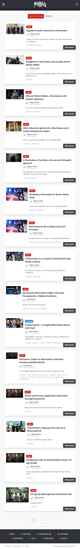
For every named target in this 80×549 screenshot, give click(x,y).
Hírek (29, 27)
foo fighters (52, 375)
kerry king (59, 242)
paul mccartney (24, 379)
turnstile (41, 343)
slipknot (32, 308)
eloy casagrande (42, 308)
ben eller (33, 178)
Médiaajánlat (17, 546)
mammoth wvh (59, 377)
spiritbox (48, 343)
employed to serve (58, 343)
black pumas (49, 377)
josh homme (38, 45)
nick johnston (35, 144)
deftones (35, 375)
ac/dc (29, 375)
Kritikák (29, 321)
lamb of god (36, 276)
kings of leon (32, 377)
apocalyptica (33, 242)
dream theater (43, 375)
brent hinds (36, 111)
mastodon (30, 45)
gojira (59, 375)
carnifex (28, 343)
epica (52, 242)
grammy (64, 375)
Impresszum (8, 546)
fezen (48, 242)
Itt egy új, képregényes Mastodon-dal (51, 494)
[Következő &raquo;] (51, 520)
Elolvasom (69, 47)
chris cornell (40, 377)
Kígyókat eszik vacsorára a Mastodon (46, 30)
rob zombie (23, 377)
